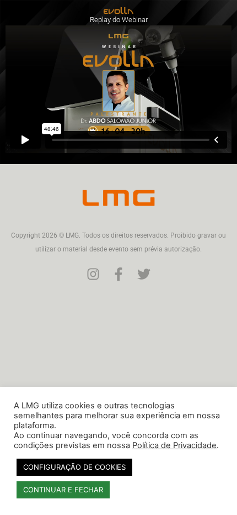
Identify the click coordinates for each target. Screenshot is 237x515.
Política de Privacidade (174, 445)
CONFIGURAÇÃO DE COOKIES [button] (74, 467)
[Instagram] (93, 274)
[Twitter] (143, 274)
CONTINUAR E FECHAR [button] (63, 489)
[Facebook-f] (118, 274)
